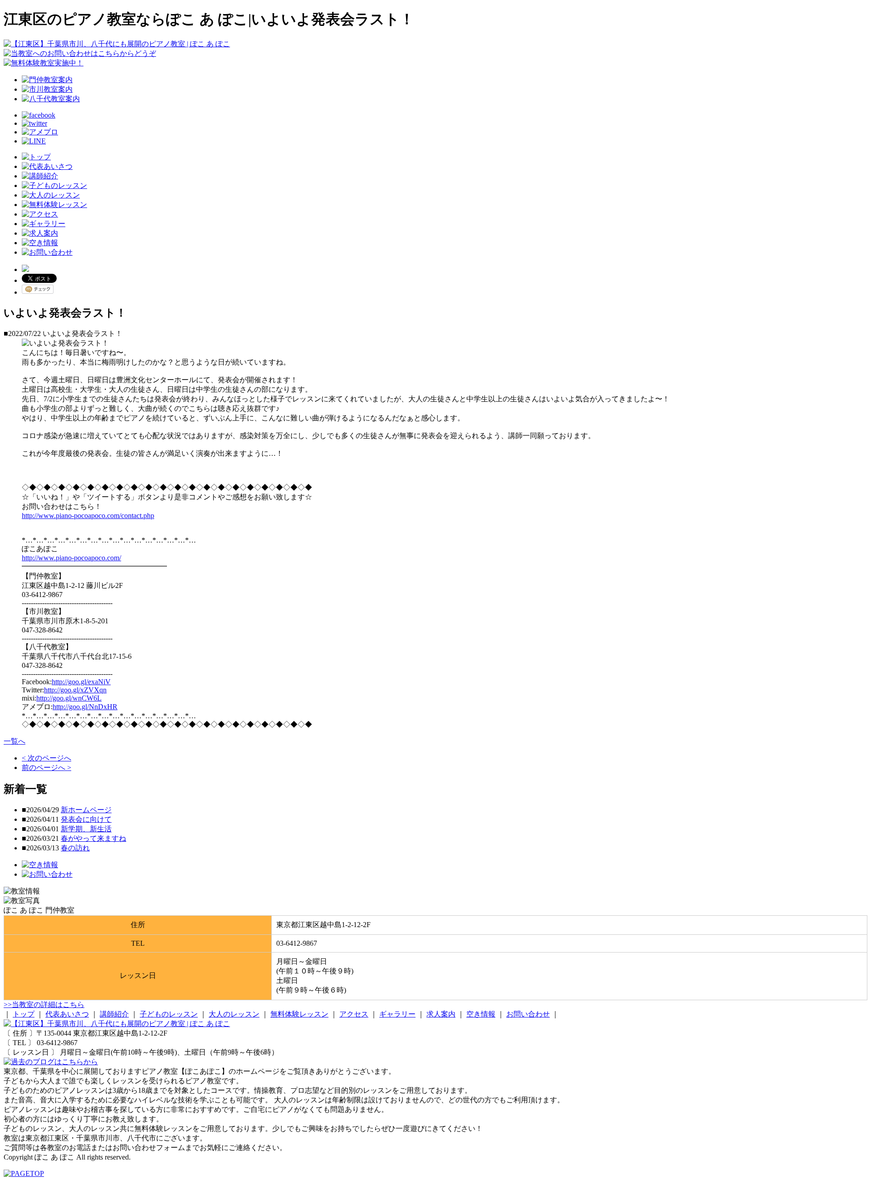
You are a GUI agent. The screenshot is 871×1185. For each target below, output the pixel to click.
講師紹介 (114, 1014)
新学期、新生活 (86, 829)
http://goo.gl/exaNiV (81, 682)
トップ (23, 1014)
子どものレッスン (169, 1014)
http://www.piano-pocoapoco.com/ (71, 558)
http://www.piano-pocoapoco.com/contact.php (88, 515)
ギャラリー (397, 1014)
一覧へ (14, 741)
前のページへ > (46, 767)
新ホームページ (86, 810)
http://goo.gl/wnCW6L (69, 698)
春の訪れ (75, 848)
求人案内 (440, 1014)
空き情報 (480, 1014)
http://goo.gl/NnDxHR (85, 707)
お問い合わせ (528, 1014)
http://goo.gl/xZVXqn (75, 690)
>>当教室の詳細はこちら (44, 1004)
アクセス (353, 1014)
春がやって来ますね (93, 838)
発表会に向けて (86, 819)
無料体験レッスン (299, 1014)
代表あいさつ (67, 1014)
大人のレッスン (234, 1014)
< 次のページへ (46, 758)
